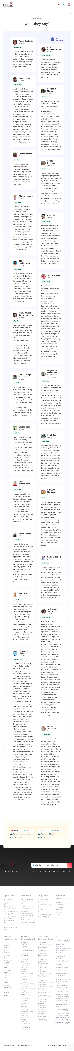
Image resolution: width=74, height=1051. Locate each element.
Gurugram (6, 990)
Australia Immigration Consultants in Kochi (62, 1018)
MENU (69, 5)
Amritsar (6, 993)
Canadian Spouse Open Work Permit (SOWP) (63, 941)
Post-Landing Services (28, 922)
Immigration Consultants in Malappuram (25, 992)
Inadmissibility (7, 906)
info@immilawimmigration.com (21, 834)
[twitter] (5, 872)
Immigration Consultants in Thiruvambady (25, 1021)
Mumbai (58, 912)
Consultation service (27, 909)
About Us (35, 872)
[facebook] (2, 872)
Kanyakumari (7, 960)
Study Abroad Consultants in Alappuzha (42, 955)
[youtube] (16, 872)
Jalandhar (6, 985)
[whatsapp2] (63, 4)
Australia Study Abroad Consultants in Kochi (63, 1023)
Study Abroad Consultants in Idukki (44, 972)
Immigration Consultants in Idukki (27, 972)
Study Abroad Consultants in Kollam (45, 943)
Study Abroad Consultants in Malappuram (42, 991)
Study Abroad (18, 202)
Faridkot (5, 980)
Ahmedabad (7, 988)
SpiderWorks (66, 1045)
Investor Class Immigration (60, 945)
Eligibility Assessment (27, 906)
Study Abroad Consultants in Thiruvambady (42, 1018)
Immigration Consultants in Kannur (28, 1010)
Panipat (5, 983)
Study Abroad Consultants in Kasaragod (42, 1011)
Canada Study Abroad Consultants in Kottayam (62, 963)
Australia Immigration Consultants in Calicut (62, 995)
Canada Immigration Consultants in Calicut (62, 986)
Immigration (18, 47)
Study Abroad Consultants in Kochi (44, 977)
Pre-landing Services (27, 920)
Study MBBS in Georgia (45, 917)
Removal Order (8, 925)
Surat (5, 968)
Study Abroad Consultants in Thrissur (45, 981)
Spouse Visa (18, 84)
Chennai (6, 948)
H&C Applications (8, 914)
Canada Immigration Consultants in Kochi (62, 1010)
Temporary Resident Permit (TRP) (9, 917)
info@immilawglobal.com (47, 834)
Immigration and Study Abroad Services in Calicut (63, 981)
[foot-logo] (8, 865)
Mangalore (6, 963)
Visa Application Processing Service (27, 912)
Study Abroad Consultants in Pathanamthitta (43, 961)
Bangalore (59, 910)
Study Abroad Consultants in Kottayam (42, 967)
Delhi (57, 915)
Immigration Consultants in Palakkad (28, 987)
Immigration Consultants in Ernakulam (25, 978)
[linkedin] (9, 872)
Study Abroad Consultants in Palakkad (45, 985)
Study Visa (45, 97)
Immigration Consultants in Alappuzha (25, 955)
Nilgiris (5, 965)
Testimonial (68, 13)
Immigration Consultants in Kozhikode (25, 998)
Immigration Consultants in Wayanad (25, 1005)
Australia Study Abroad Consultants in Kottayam (63, 975)
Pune (5, 950)
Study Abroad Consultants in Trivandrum (42, 949)
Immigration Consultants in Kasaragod (25, 1015)
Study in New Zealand (45, 904)
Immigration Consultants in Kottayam (25, 967)
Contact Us (43, 872)
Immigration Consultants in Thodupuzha (25, 1027)
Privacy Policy (67, 872)
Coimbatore (59, 905)
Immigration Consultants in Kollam (27, 950)
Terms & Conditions (55, 872)
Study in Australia (43, 902)
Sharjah (5, 973)
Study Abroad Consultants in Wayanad (42, 1001)
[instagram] (13, 872)
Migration (17, 321)
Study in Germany (43, 912)
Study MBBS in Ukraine (45, 914)
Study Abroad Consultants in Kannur (45, 1006)
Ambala (5, 995)
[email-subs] (69, 865)
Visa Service (18, 160)
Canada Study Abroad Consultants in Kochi (62, 1014)
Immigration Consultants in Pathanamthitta (26, 961)
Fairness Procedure (9, 909)
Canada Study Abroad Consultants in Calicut (62, 991)
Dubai (5, 975)
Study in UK (41, 907)
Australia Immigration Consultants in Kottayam (62, 969)
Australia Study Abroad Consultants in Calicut (63, 999)
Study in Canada (43, 899)
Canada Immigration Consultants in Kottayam (62, 956)
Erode (5, 958)
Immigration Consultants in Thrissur (28, 983)
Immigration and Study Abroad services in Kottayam (63, 950)
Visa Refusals (7, 899)
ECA (22, 904)
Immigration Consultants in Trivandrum (25, 944)
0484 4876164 (44, 837)
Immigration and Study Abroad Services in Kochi (63, 1004)
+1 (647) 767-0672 (17, 837)
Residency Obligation (10, 911)
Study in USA (42, 909)
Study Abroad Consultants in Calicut (45, 996)
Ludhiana (58, 902)
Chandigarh (59, 907)
